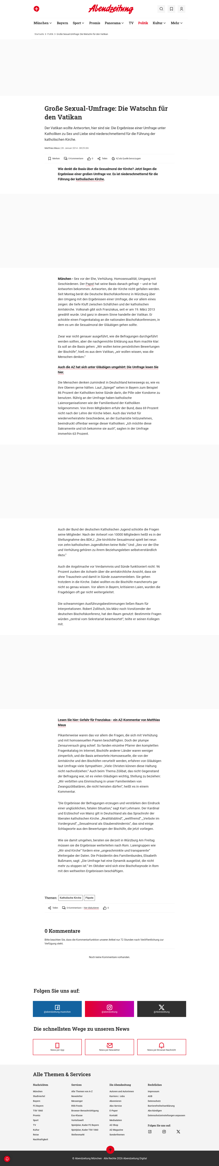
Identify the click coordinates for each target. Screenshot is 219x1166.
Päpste (89, 897)
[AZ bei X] (178, 1131)
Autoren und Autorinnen (122, 1091)
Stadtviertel (39, 1096)
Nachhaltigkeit (40, 1139)
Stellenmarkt (77, 1134)
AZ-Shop (114, 1125)
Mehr (175, 23)
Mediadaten (116, 1120)
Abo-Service (116, 1106)
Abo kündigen (155, 1110)
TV (131, 23)
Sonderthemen (117, 1134)
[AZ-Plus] (36, 9)
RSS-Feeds (76, 1106)
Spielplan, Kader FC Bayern (85, 1125)
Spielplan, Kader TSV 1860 (84, 1130)
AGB (150, 1096)
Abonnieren (115, 1101)
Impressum (153, 1091)
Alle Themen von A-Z (82, 1091)
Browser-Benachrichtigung (85, 1110)
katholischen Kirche (90, 179)
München (41, 23)
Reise (36, 1134)
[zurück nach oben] (110, 1151)
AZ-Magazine (116, 1130)
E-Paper (114, 1110)
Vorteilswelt (77, 1120)
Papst (90, 284)
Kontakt (114, 1115)
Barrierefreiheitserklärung (161, 1106)
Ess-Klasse (77, 1115)
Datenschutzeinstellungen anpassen (166, 1115)
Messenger (77, 1101)
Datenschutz (154, 1101)
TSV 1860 (38, 1110)
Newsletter (77, 1096)
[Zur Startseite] (111, 13)
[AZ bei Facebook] (150, 1131)
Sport (77, 23)
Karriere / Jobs (117, 1096)
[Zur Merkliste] (171, 9)
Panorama (113, 23)
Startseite (39, 34)
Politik (143, 23)
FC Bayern (38, 1106)
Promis (94, 23)
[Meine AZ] (181, 9)
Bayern (62, 23)
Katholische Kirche (70, 897)
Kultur (158, 23)
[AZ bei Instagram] (164, 1131)
